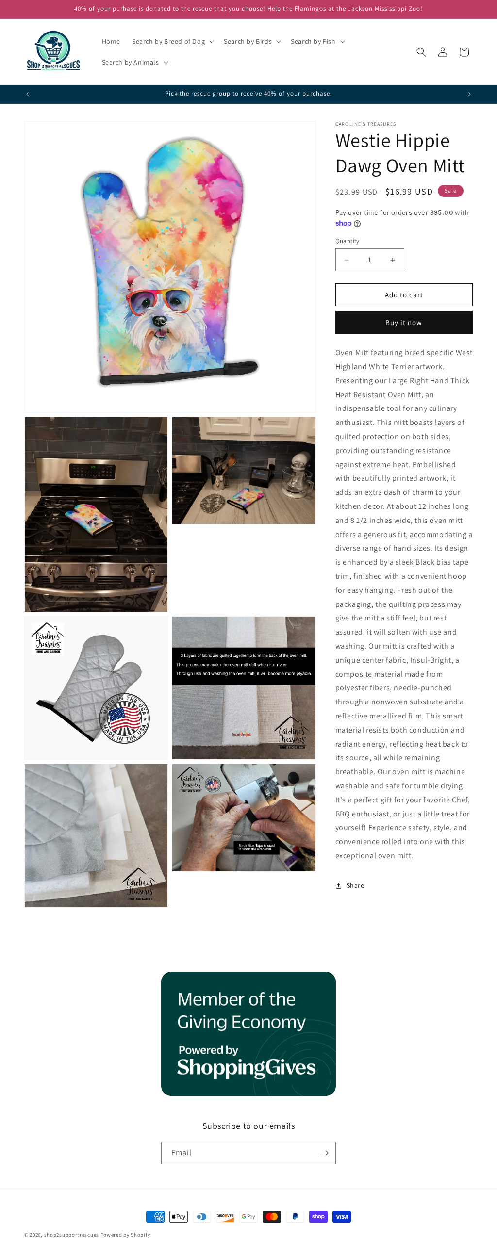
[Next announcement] (469, 94)
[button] (172, 41)
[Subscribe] (324, 1153)
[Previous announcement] (27, 94)
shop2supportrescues (71, 1234)
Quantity (347, 241)
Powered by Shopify (125, 1234)
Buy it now (403, 322)
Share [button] (355, 885)
